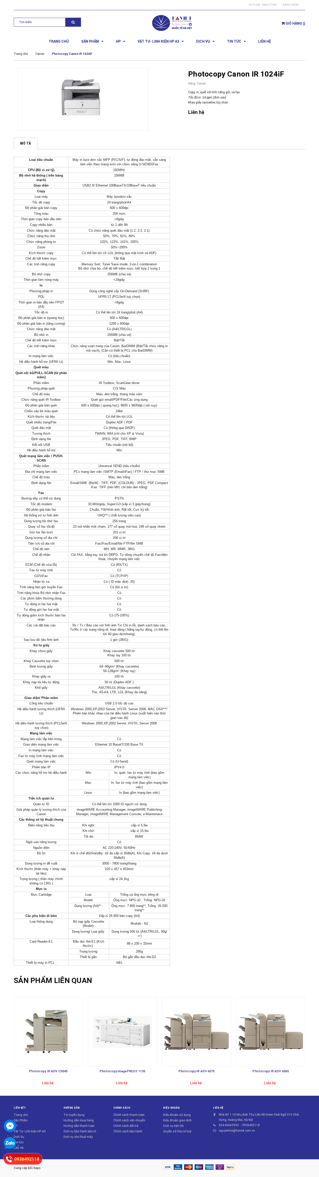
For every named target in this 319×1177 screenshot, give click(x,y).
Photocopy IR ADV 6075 (196, 1071)
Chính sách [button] (121, 1107)
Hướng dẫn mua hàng (79, 1120)
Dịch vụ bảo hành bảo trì (80, 1131)
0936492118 (251, 1125)
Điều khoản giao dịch (177, 1120)
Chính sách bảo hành (127, 1131)
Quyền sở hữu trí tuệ (177, 1131)
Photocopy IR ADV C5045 (48, 1071)
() (295, 23)
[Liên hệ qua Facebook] (10, 1126)
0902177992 (269, 4)
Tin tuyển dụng (74, 1115)
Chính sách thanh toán (129, 1115)
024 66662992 (229, 1125)
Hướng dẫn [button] (72, 1107)
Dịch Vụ (19, 1137)
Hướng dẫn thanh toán (79, 1126)
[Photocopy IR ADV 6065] (271, 1031)
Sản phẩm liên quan (53, 980)
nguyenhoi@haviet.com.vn (237, 1130)
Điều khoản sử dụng (177, 1115)
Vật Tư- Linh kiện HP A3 (30, 1131)
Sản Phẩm (21, 1120)
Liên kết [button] (20, 1107)
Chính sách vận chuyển (129, 1120)
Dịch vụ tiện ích (173, 1126)
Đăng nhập (291, 4)
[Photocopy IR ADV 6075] (196, 1031)
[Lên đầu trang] (310, 1165)
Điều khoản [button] (171, 1107)
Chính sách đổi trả (125, 1126)
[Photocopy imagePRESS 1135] (122, 1031)
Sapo (37, 1168)
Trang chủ (21, 1115)
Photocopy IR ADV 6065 (270, 1071)
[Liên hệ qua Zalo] (10, 1143)
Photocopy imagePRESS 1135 (122, 1071)
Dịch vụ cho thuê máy (78, 1137)
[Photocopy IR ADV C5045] (48, 1031)
